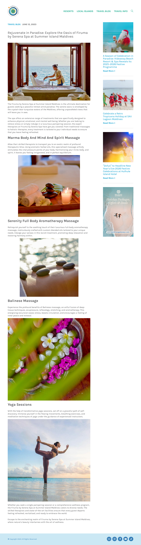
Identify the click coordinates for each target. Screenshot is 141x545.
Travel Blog (14, 24)
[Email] (109, 539)
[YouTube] (125, 539)
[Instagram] (114, 539)
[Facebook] (120, 539)
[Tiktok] (131, 539)
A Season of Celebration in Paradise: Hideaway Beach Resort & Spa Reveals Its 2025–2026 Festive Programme (118, 61)
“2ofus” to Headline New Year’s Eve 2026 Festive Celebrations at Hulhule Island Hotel (117, 169)
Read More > (109, 71)
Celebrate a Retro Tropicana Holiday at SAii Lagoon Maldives (117, 116)
